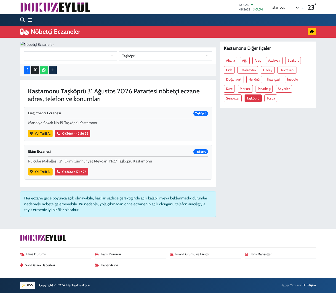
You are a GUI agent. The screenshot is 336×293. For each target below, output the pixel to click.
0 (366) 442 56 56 (75, 133)
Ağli (244, 60)
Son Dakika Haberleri (40, 265)
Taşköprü (253, 98)
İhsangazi (273, 79)
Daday (267, 70)
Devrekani (287, 70)
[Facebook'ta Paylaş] (27, 70)
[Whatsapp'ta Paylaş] (44, 70)
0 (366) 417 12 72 (74, 172)
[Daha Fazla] (53, 70)
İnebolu (292, 79)
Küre (229, 89)
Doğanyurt (233, 79)
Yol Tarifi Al (43, 133)
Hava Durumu (36, 254)
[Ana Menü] (29, 20)
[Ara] (23, 20)
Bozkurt (293, 60)
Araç (258, 60)
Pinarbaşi (264, 89)
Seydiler (284, 89)
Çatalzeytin (248, 70)
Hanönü (254, 79)
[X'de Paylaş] (35, 70)
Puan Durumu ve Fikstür (192, 254)
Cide (229, 70)
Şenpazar (233, 98)
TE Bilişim (309, 285)
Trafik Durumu (110, 254)
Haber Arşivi (109, 265)
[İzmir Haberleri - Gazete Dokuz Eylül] (55, 7)
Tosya (271, 98)
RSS (29, 285)
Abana (230, 60)
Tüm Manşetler (261, 254)
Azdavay (274, 60)
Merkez (245, 89)
